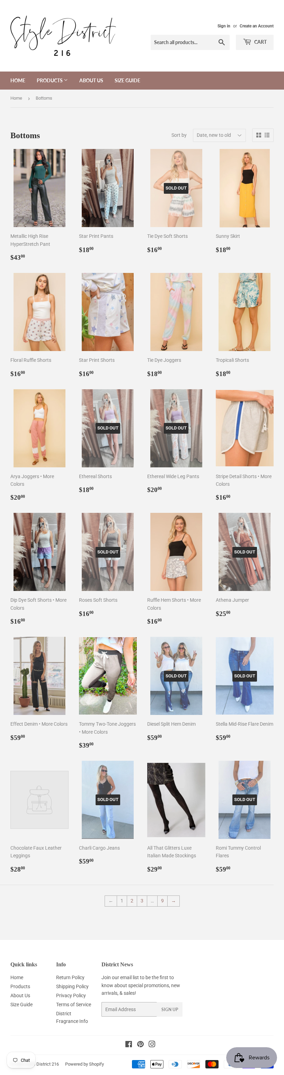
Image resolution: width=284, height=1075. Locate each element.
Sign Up (169, 1009)
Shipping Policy (72, 986)
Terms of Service (73, 1004)
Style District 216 (42, 1064)
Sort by (179, 135)
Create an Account (257, 26)
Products (50, 80)
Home (17, 80)
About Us (91, 80)
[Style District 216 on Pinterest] (140, 1045)
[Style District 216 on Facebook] (128, 1045)
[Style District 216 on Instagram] (152, 1045)
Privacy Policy (71, 995)
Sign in (224, 26)
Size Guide (127, 80)
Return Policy (70, 977)
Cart (260, 42)
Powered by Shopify (84, 1064)
